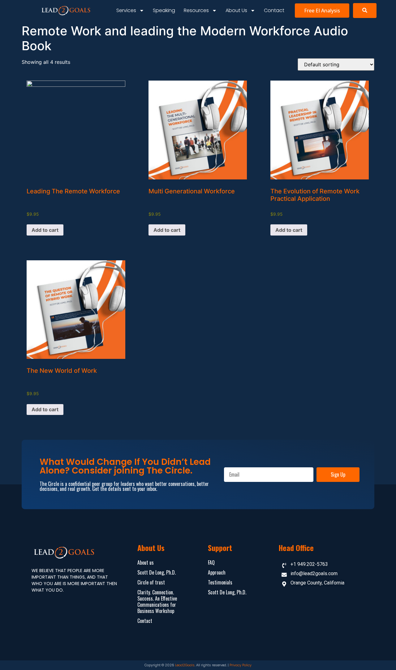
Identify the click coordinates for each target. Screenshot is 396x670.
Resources (196, 10)
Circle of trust (151, 582)
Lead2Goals (185, 665)
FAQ (211, 562)
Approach (217, 572)
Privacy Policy (241, 665)
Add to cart (45, 230)
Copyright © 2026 (159, 665)
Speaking (164, 10)
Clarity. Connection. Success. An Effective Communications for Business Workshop (157, 601)
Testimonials (220, 582)
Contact (274, 10)
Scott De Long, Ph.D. (156, 572)
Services (126, 10)
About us (236, 10)
